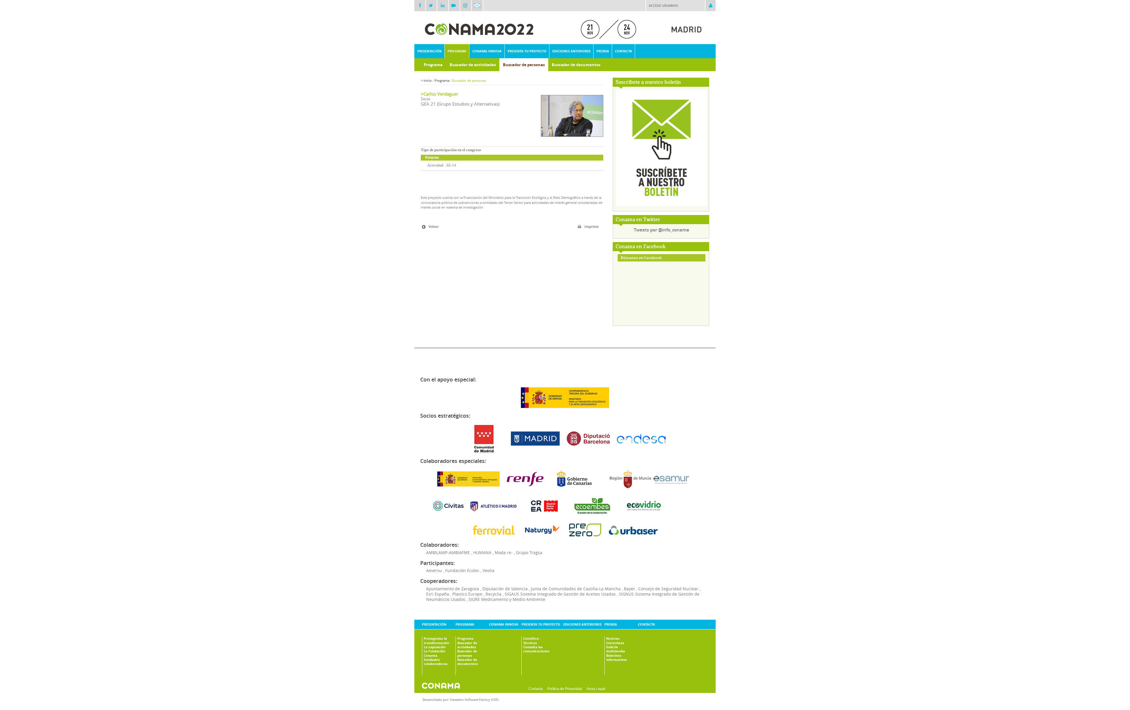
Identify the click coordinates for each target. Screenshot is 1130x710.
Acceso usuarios (663, 5)
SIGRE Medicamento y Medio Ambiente (506, 599)
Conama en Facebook (641, 247)
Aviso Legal (595, 689)
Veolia (488, 570)
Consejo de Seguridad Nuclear (668, 588)
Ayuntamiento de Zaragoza (452, 588)
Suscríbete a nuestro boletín (648, 82)
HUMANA (482, 552)
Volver (433, 226)
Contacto (536, 689)
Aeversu (434, 570)
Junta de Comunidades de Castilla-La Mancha (576, 588)
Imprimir (591, 226)
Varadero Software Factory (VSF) (474, 699)
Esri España (437, 594)
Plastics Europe (467, 594)
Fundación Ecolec (462, 570)
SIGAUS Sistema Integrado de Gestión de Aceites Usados (560, 594)
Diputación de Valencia (505, 588)
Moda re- (504, 552)
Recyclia (493, 594)
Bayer (629, 588)
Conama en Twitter (638, 220)
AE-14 (451, 165)
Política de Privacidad (564, 689)
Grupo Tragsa (529, 552)
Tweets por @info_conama (661, 230)
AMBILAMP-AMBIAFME (448, 552)
